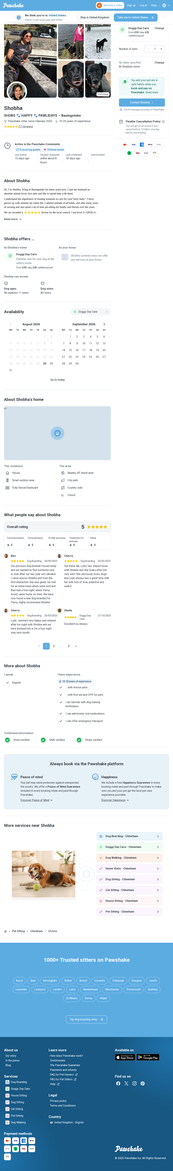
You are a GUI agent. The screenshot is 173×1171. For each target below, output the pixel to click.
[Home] (5, 931)
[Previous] (38, 646)
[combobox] (90, 311)
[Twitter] (126, 1083)
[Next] (76, 646)
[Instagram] (134, 1083)
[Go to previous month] (10, 324)
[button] (142, 86)
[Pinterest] (142, 1083)
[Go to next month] (104, 324)
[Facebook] (118, 1083)
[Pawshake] (13, 5)
